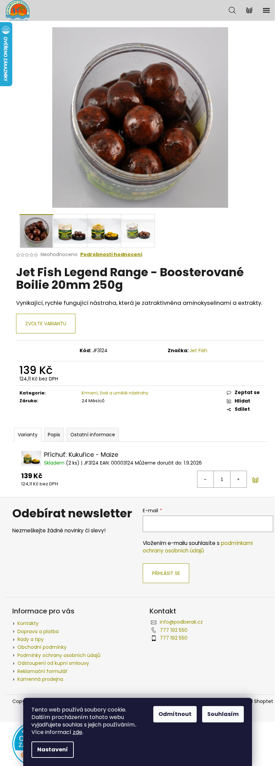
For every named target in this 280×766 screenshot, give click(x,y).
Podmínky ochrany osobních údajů (58, 655)
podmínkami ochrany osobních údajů (198, 547)
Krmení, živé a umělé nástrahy (115, 393)
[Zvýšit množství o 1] (238, 479)
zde (77, 732)
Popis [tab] (54, 434)
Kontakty (28, 623)
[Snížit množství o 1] (205, 479)
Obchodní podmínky (42, 647)
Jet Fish (198, 350)
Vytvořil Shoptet (254, 701)
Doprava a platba (38, 631)
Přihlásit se (166, 573)
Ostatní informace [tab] (92, 434)
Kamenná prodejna (40, 679)
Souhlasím (223, 714)
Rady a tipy (30, 639)
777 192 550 (173, 630)
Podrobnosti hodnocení (111, 254)
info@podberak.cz (181, 622)
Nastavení (52, 749)
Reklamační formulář (42, 671)
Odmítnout (175, 714)
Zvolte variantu (45, 323)
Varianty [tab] (28, 434)
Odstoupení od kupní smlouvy (53, 663)
